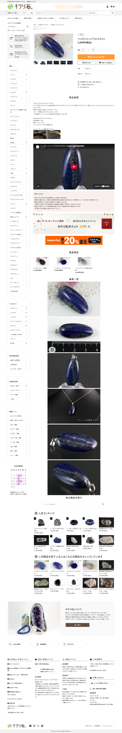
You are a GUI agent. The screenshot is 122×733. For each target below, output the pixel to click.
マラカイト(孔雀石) (15, 247)
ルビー (12, 278)
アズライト (13, 79)
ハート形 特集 (14, 442)
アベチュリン (13, 83)
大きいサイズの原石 (15, 416)
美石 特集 (13, 451)
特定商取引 (97, 726)
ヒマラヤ (24, 13)
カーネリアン (13, 121)
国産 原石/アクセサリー (17, 420)
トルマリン (13, 208)
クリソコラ (13, 147)
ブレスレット (40, 13)
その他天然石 (14, 291)
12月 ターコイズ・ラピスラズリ (40, 28)
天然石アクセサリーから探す (46, 18)
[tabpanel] (53, 47)
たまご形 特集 (14, 433)
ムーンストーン (14, 252)
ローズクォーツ (14, 282)
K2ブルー (13, 160)
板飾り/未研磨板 (15, 360)
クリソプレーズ (14, 151)
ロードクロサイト (15, 287)
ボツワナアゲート (15, 243)
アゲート (12, 75)
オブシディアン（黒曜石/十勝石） (18, 111)
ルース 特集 (14, 455)
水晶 (11, 173)
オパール (12, 105)
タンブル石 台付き (15, 369)
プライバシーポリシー (108, 726)
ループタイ (13, 30)
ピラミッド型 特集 (15, 438)
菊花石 (12, 138)
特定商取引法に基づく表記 (15, 712)
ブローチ (12, 339)
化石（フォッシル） (15, 129)
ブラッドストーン (14, 226)
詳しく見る (78, 625)
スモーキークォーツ (15, 182)
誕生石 (23, 30)
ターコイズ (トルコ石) (16, 195)
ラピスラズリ (36, 26)
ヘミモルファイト (15, 239)
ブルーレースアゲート (16, 230)
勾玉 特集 (13, 446)
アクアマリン (13, 70)
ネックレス (13, 326)
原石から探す (28, 18)
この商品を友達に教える (87, 84)
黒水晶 (12, 142)
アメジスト (13, 92)
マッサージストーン (15, 390)
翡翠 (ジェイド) (14, 217)
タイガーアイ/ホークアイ (17, 199)
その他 (12, 399)
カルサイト (13, 134)
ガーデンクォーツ (15, 116)
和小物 (12, 343)
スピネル (12, 177)
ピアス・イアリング (15, 330)
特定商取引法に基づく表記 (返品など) (91, 82)
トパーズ (12, 204)
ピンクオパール (14, 221)
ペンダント (18, 30)
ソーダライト (13, 191)
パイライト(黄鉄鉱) (15, 212)
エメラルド (13, 101)
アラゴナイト (13, 97)
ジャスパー (13, 169)
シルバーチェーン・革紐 (39, 129)
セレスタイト (13, 186)
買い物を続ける (84, 87)
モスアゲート (14, 256)
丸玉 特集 (13, 425)
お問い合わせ (78, 18)
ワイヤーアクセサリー (16, 321)
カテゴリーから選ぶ (12, 18)
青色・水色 (35, 29)
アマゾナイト (13, 88)
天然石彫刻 (13, 364)
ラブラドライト (14, 269)
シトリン (12, 164)
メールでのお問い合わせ (99, 683)
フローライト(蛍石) (15, 234)
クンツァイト (13, 156)
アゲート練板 (14, 395)
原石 (32, 13)
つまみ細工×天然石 (16, 334)
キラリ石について (64, 18)
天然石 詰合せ (14, 386)
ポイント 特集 (14, 429)
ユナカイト (13, 261)
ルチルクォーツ (14, 274)
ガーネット (13, 125)
